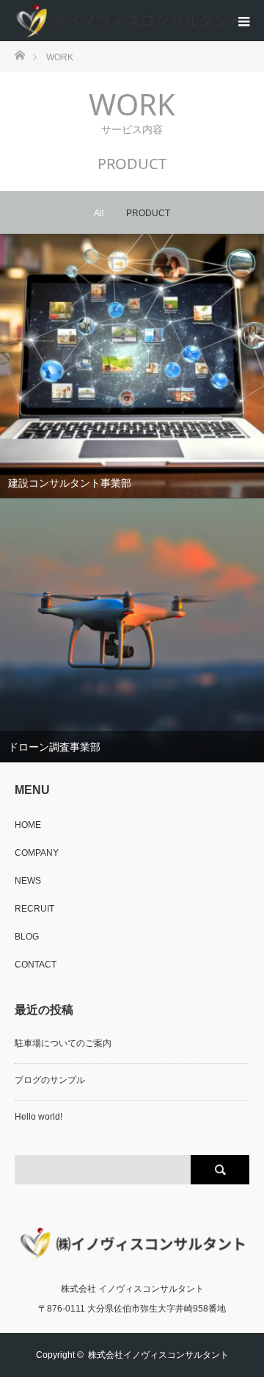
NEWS (28, 881)
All (99, 213)
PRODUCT (148, 213)
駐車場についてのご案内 (63, 1043)
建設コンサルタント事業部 (69, 483)
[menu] (243, 20)
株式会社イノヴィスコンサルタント (158, 1355)
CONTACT (35, 964)
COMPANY (37, 853)
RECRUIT (34, 909)
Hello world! (38, 1117)
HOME (28, 825)
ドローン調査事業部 (54, 747)
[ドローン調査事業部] (132, 630)
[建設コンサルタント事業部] (132, 366)
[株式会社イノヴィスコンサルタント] (128, 20)
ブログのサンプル (50, 1080)
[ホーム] (19, 54)
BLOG (27, 936)
